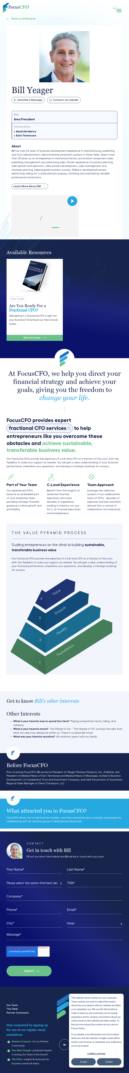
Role (16, 114)
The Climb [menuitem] (12, 1009)
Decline (109, 1061)
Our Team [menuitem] (12, 1005)
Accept (83, 1061)
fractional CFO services (39, 429)
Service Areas (22, 126)
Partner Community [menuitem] (18, 1013)
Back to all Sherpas (24, 18)
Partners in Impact (21, 1042)
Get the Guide (31, 337)
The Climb (17, 1059)
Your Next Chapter (21, 1050)
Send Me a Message (29, 100)
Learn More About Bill (27, 186)
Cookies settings (96, 1053)
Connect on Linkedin (65, 100)
